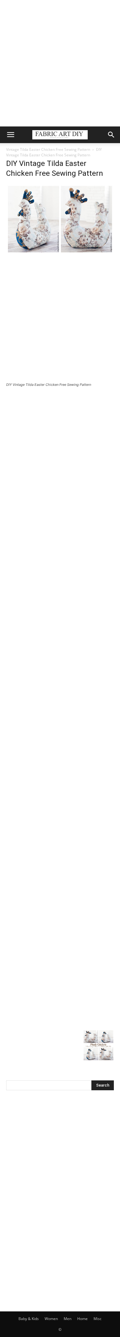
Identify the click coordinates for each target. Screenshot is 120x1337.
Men (67, 1318)
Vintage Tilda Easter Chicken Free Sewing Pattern (48, 149)
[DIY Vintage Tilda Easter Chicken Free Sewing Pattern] (60, 252)
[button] (10, 134)
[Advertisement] (60, 63)
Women (51, 1318)
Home (82, 1318)
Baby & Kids (28, 1318)
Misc (98, 1318)
